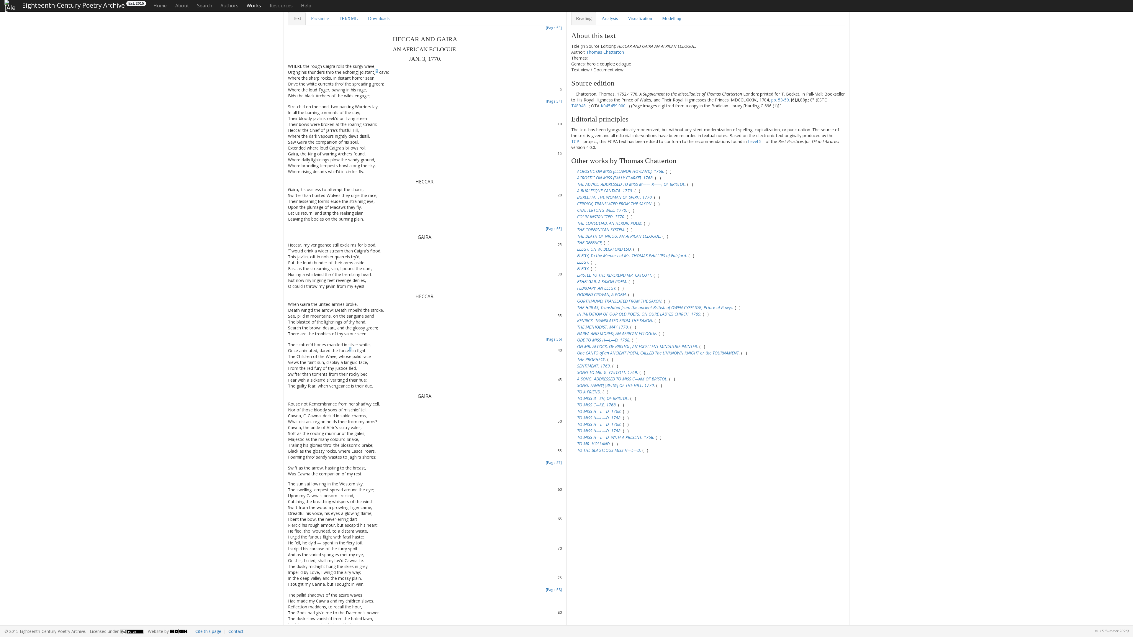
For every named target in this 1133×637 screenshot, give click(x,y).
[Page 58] (554, 589)
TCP (575, 141)
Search (204, 5)
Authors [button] (229, 5)
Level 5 (755, 141)
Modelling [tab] (671, 18)
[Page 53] (554, 27)
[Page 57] (554, 462)
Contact (235, 631)
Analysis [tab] (610, 18)
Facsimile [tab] (320, 18)
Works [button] (254, 5)
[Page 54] (554, 101)
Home (160, 5)
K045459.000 (613, 106)
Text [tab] (297, 18)
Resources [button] (281, 5)
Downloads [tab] (378, 18)
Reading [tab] (584, 18)
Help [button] (306, 5)
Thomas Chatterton (605, 52)
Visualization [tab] (640, 18)
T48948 (578, 106)
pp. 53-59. (780, 100)
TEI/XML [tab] (348, 18)
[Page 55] (554, 228)
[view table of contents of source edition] (572, 94)
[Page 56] (554, 339)
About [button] (182, 5)
